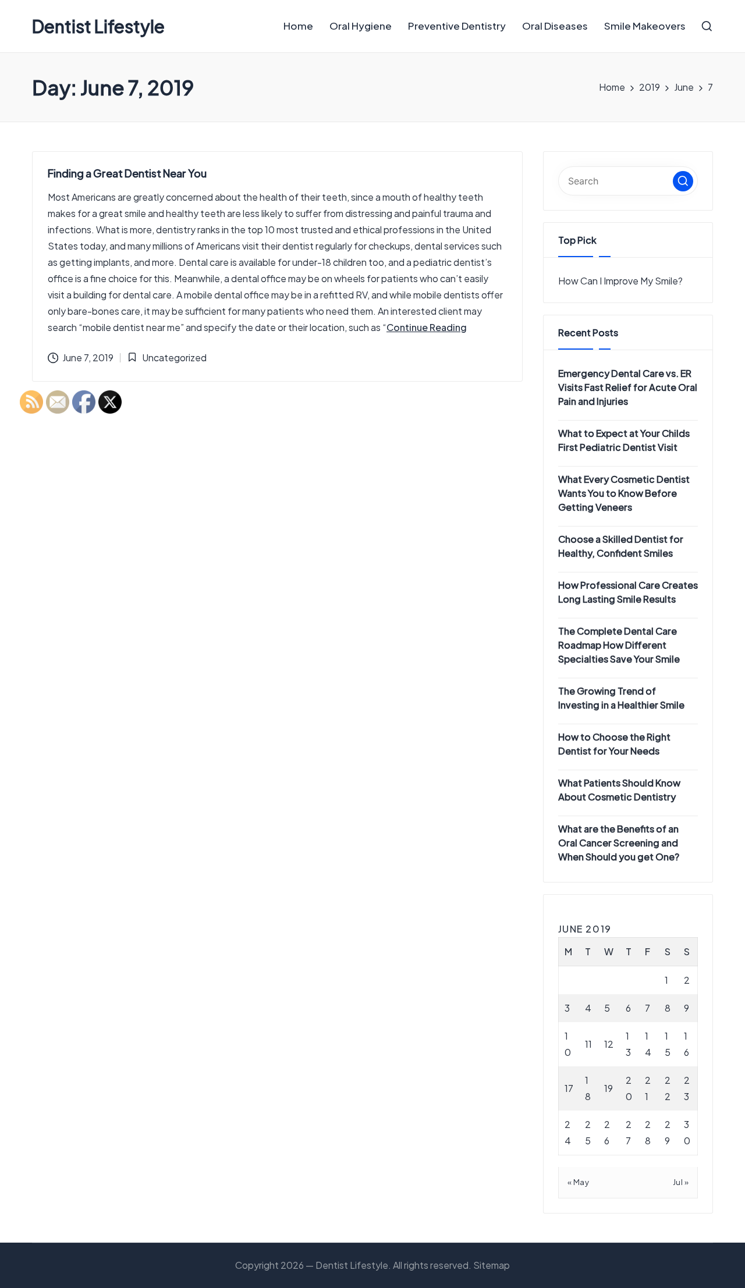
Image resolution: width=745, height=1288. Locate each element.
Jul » (681, 1182)
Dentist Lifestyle (98, 26)
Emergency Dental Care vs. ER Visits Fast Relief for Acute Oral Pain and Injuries (627, 387)
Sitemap (491, 1265)
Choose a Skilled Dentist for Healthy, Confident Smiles (620, 546)
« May (578, 1182)
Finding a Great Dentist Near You (127, 173)
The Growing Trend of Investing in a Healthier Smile (621, 698)
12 (608, 1044)
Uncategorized (174, 357)
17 (569, 1088)
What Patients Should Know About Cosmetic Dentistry (619, 790)
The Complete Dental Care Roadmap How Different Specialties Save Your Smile (619, 645)
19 (608, 1088)
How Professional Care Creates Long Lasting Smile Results (628, 592)
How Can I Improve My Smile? (620, 281)
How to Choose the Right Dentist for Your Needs (614, 744)
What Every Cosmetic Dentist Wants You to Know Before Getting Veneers (624, 493)
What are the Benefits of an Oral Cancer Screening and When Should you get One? (618, 843)
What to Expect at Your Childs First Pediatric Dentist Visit (624, 440)
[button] (426, 328)
